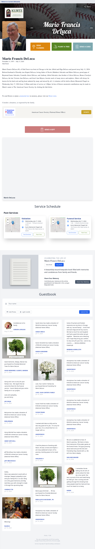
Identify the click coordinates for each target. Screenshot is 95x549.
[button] (13, 223)
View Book (49, 265)
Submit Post (84, 312)
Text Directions (27, 234)
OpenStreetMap (49, 544)
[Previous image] (4, 508)
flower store (52, 96)
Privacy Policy (42, 541)
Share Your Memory (83, 282)
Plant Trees (39, 234)
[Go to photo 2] (15, 517)
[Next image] (29, 508)
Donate (86, 112)
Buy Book (59, 265)
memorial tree (24, 96)
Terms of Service (52, 541)
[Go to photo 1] (14, 517)
